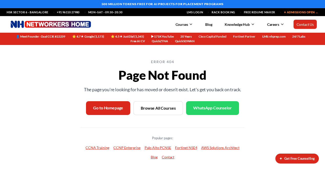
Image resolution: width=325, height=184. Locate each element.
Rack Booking (223, 12)
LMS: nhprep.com (274, 36)
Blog (208, 24)
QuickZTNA (160, 41)
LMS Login (195, 12)
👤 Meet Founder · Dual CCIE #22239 (40, 36)
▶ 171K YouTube (162, 36)
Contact (168, 157)
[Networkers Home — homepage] (50, 24)
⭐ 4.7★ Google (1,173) (88, 36)
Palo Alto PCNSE (158, 147)
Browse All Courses (158, 108)
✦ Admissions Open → (301, 12)
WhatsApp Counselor (212, 107)
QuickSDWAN (184, 41)
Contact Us (305, 24)
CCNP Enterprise (126, 147)
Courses (182, 24)
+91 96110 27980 (68, 12)
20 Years (186, 36)
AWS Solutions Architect (220, 147)
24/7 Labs (298, 36)
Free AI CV (138, 41)
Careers (273, 24)
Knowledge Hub (237, 24)
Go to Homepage (108, 107)
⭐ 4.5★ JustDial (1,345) (127, 36)
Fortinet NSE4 (186, 147)
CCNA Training (97, 147)
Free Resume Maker (259, 12)
